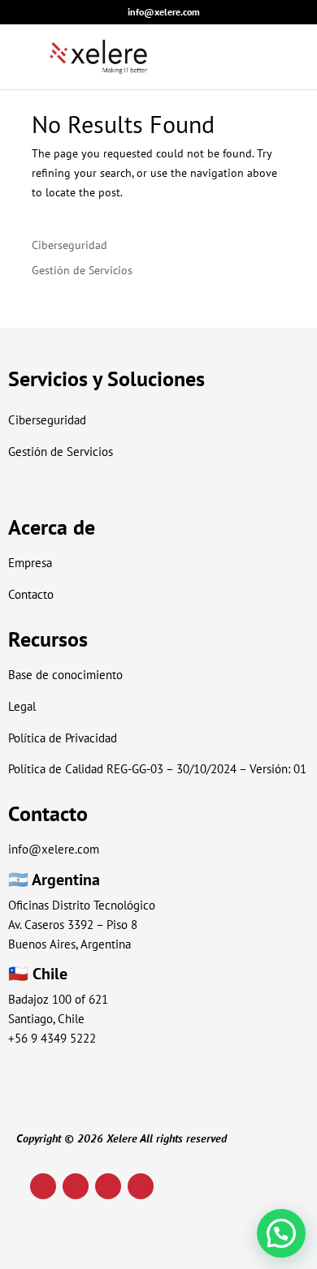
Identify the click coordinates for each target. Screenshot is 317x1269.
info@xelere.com (53, 849)
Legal (22, 706)
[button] (281, 1233)
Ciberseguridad (69, 245)
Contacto (31, 594)
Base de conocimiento (65, 674)
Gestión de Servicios (82, 270)
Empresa (30, 562)
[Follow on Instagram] (76, 1186)
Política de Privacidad (62, 738)
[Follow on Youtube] (108, 1186)
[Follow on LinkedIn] (43, 1186)
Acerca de (51, 527)
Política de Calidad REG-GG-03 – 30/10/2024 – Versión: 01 (157, 768)
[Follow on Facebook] (141, 1186)
